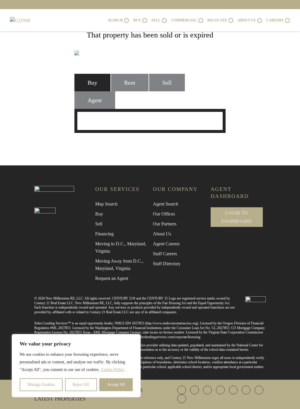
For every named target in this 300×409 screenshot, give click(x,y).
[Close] (134, 339)
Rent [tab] (129, 82)
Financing (104, 233)
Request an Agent (111, 278)
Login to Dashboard (236, 217)
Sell (98, 223)
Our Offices (164, 213)
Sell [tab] (167, 82)
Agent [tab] (95, 100)
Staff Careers (165, 253)
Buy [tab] (92, 82)
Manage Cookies (41, 384)
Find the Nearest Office (147, 143)
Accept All (116, 384)
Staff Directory (166, 263)
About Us (162, 233)
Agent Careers (166, 243)
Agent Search (165, 203)
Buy (99, 213)
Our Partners (164, 223)
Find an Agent (85, 143)
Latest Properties (60, 399)
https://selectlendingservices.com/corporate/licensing (164, 337)
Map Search (106, 203)
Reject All (81, 384)
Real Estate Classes (215, 143)
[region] (76, 365)
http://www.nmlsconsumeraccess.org (171, 323)
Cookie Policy (113, 369)
